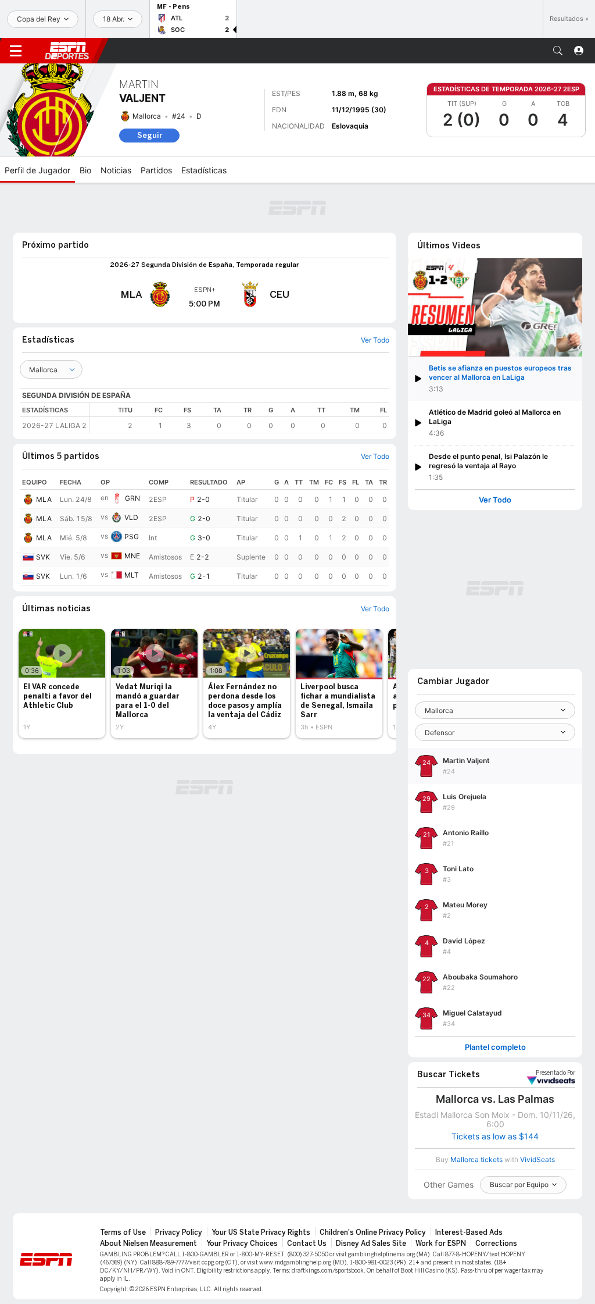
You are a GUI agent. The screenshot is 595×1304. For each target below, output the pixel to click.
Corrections (496, 1243)
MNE (132, 555)
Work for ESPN (440, 1243)
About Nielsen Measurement (148, 1243)
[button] (557, 50)
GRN (132, 498)
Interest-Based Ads (469, 1232)
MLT (131, 575)
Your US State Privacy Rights (261, 1232)
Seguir (149, 135)
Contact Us (307, 1243)
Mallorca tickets (476, 1159)
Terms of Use (123, 1232)
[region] (239, 417)
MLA (44, 499)
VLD (131, 517)
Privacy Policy (178, 1232)
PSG (131, 536)
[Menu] (15, 50)
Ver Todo (495, 500)
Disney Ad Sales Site (371, 1243)
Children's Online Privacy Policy (373, 1232)
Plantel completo (495, 1047)
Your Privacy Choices (242, 1243)
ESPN (67, 50)
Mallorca (146, 116)
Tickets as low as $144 (495, 1136)
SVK (43, 557)
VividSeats (555, 1073)
